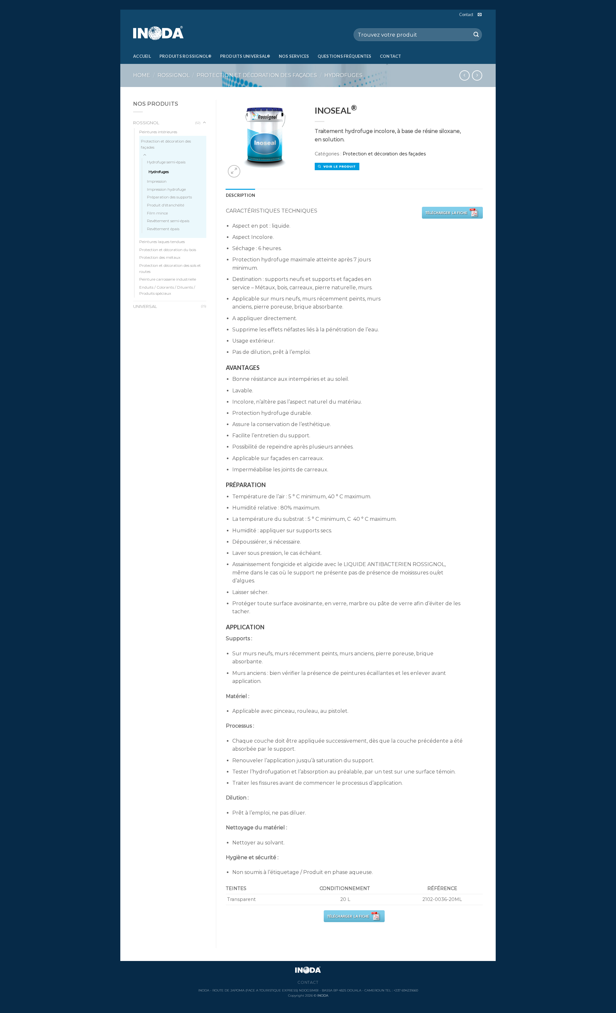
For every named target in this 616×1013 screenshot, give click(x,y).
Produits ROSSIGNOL (185, 56)
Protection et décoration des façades (257, 75)
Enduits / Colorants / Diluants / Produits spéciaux (167, 290)
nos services (294, 56)
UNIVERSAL (145, 306)
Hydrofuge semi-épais (166, 162)
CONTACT (390, 56)
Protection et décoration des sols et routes (170, 268)
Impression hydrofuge (166, 189)
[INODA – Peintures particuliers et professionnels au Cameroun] (165, 34)
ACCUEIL (142, 56)
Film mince (157, 213)
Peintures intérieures (158, 132)
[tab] (240, 195)
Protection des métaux (159, 257)
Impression (157, 181)
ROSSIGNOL (174, 75)
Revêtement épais (163, 229)
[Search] (476, 34)
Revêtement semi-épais (168, 221)
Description (240, 195)
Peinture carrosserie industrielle (167, 279)
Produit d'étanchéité (165, 205)
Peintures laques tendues (162, 242)
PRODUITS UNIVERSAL (245, 56)
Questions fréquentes (345, 56)
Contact (466, 14)
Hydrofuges (343, 75)
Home (141, 75)
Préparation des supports (169, 197)
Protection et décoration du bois (167, 250)
